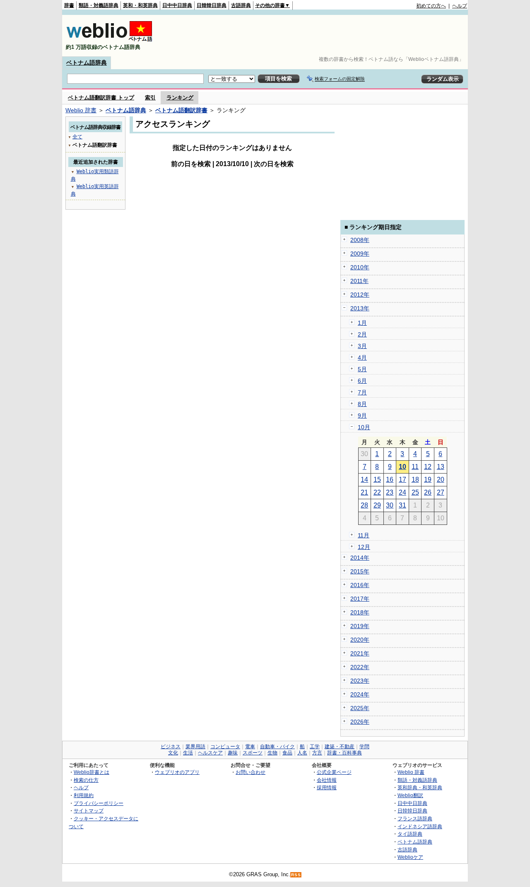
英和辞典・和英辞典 (420, 787)
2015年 (359, 571)
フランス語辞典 (415, 818)
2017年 (359, 598)
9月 (362, 415)
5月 (362, 369)
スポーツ (253, 752)
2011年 (359, 281)
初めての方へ (431, 6)
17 (402, 479)
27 (440, 492)
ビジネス (171, 746)
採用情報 (327, 787)
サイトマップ (89, 810)
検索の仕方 (86, 780)
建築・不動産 (339, 746)
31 (402, 505)
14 (364, 479)
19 (427, 479)
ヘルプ (459, 6)
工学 (315, 746)
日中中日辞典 (177, 5)
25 (415, 492)
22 (377, 492)
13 (440, 466)
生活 (188, 752)
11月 (363, 535)
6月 (362, 380)
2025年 (359, 708)
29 (377, 505)
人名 (302, 752)
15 (377, 479)
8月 (362, 404)
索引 (150, 97)
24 (402, 492)
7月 (362, 392)
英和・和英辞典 (140, 5)
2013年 (359, 308)
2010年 (359, 267)
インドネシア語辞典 (420, 826)
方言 (317, 752)
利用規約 (84, 795)
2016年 (359, 585)
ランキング (179, 97)
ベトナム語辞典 (86, 62)
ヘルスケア (210, 752)
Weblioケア (410, 857)
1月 (362, 322)
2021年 (359, 653)
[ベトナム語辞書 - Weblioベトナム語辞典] (109, 40)
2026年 (359, 721)
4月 (362, 357)
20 (440, 479)
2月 (362, 334)
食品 (287, 752)
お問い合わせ (250, 772)
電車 (250, 746)
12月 (364, 547)
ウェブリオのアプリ (177, 772)
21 (364, 492)
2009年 (359, 253)
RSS (296, 874)
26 (427, 492)
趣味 (233, 752)
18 (415, 479)
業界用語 (195, 746)
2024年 (359, 694)
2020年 (359, 639)
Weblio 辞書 (80, 110)
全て (77, 137)
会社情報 (327, 780)
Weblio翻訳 (410, 795)
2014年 (359, 557)
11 (415, 466)
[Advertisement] (316, 35)
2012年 (359, 294)
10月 (364, 427)
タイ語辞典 (410, 833)
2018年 (359, 612)
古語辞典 (241, 5)
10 (402, 466)
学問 (364, 746)
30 (389, 505)
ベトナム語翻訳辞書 (181, 110)
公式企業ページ (334, 772)
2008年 (359, 240)
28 (364, 505)
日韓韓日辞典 (211, 5)
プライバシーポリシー (98, 803)
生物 (272, 752)
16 (389, 479)
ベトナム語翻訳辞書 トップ (101, 97)
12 (427, 466)
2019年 (359, 626)
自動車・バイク (277, 746)
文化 (173, 752)
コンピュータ (225, 746)
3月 (362, 346)
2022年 (359, 667)
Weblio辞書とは (91, 772)
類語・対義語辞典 (98, 5)
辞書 (69, 5)
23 (389, 492)
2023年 (359, 680)
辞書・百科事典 (344, 752)
